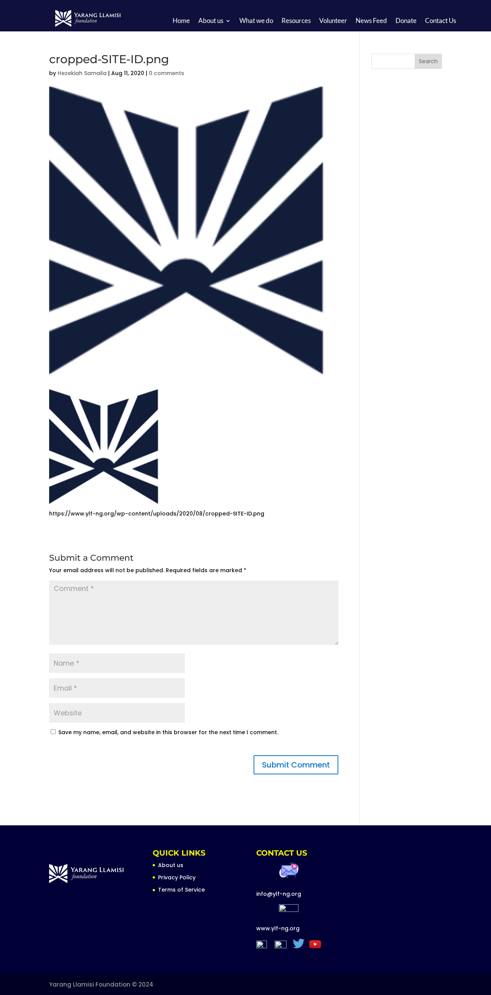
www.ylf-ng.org (278, 928)
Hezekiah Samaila (82, 73)
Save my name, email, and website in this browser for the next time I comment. (168, 732)
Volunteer (333, 21)
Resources (296, 21)
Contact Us (440, 21)
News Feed (371, 21)
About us (210, 21)
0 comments (166, 73)
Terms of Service (181, 890)
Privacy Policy (177, 877)
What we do (256, 21)
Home (181, 21)
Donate (406, 21)
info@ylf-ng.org (278, 894)
